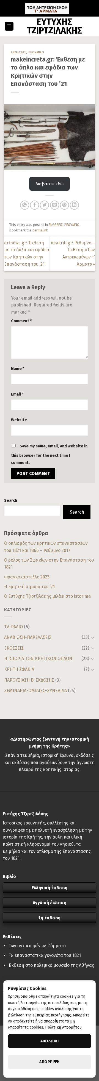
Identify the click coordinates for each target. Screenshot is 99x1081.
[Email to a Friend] (54, 205)
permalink (40, 230)
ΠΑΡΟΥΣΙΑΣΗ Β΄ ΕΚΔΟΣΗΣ (29, 680)
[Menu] (9, 26)
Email (17, 394)
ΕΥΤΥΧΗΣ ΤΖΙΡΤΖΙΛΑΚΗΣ (54, 26)
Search (10, 500)
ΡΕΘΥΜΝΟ (36, 52)
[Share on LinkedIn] (74, 205)
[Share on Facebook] (34, 205)
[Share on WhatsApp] (24, 205)
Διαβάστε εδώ (49, 183)
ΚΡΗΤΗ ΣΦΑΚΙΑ (19, 669)
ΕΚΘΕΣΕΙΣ (14, 648)
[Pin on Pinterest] (64, 205)
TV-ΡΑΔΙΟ (13, 626)
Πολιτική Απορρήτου (63, 1027)
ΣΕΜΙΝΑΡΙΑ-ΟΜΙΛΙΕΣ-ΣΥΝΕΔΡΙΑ (35, 690)
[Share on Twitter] (44, 205)
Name (17, 368)
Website (19, 420)
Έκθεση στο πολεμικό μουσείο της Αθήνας (51, 965)
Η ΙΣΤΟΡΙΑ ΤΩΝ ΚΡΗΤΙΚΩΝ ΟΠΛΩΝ (38, 658)
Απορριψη (49, 1061)
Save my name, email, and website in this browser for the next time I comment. (49, 454)
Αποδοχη (49, 1041)
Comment (21, 321)
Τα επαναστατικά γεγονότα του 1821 (45, 955)
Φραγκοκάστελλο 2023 (27, 577)
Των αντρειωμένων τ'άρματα (37, 945)
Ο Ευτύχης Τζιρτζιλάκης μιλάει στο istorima (47, 596)
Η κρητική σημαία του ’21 (29, 586)
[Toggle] (92, 637)
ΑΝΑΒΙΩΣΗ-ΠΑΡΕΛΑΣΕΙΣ (27, 637)
